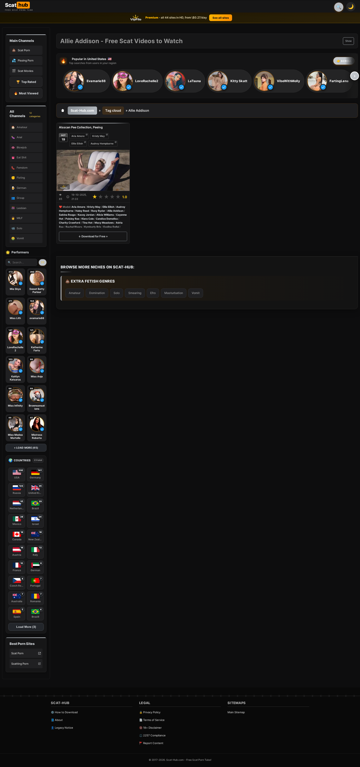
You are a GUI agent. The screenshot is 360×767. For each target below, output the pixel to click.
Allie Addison (115, 210)
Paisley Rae (72, 218)
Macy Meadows (104, 222)
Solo (117, 293)
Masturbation (173, 293)
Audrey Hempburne (102, 143)
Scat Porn (17, 653)
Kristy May (98, 136)
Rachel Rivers (74, 226)
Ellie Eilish (77, 143)
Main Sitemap (236, 712)
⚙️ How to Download (64, 712)
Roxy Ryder (98, 210)
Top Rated (26, 82)
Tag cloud (113, 110)
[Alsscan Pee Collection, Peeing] (93, 170)
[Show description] (68, 196)
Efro (153, 293)
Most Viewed (26, 93)
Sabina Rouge (67, 214)
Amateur (74, 293)
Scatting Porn (20, 663)
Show (348, 41)
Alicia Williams (105, 214)
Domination (97, 293)
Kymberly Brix (92, 226)
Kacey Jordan (86, 214)
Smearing (134, 293)
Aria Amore (78, 136)
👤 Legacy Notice (62, 727)
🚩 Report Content (151, 743)
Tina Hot (87, 222)
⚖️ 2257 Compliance (152, 735)
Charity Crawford (69, 222)
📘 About (57, 720)
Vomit (196, 293)
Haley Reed (82, 210)
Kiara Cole (87, 218)
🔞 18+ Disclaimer (150, 727)
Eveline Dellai (111, 226)
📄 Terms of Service (152, 720)
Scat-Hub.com (82, 110)
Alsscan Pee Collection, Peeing (81, 127)
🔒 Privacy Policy (149, 712)
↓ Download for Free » (93, 236)
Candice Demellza (107, 218)
